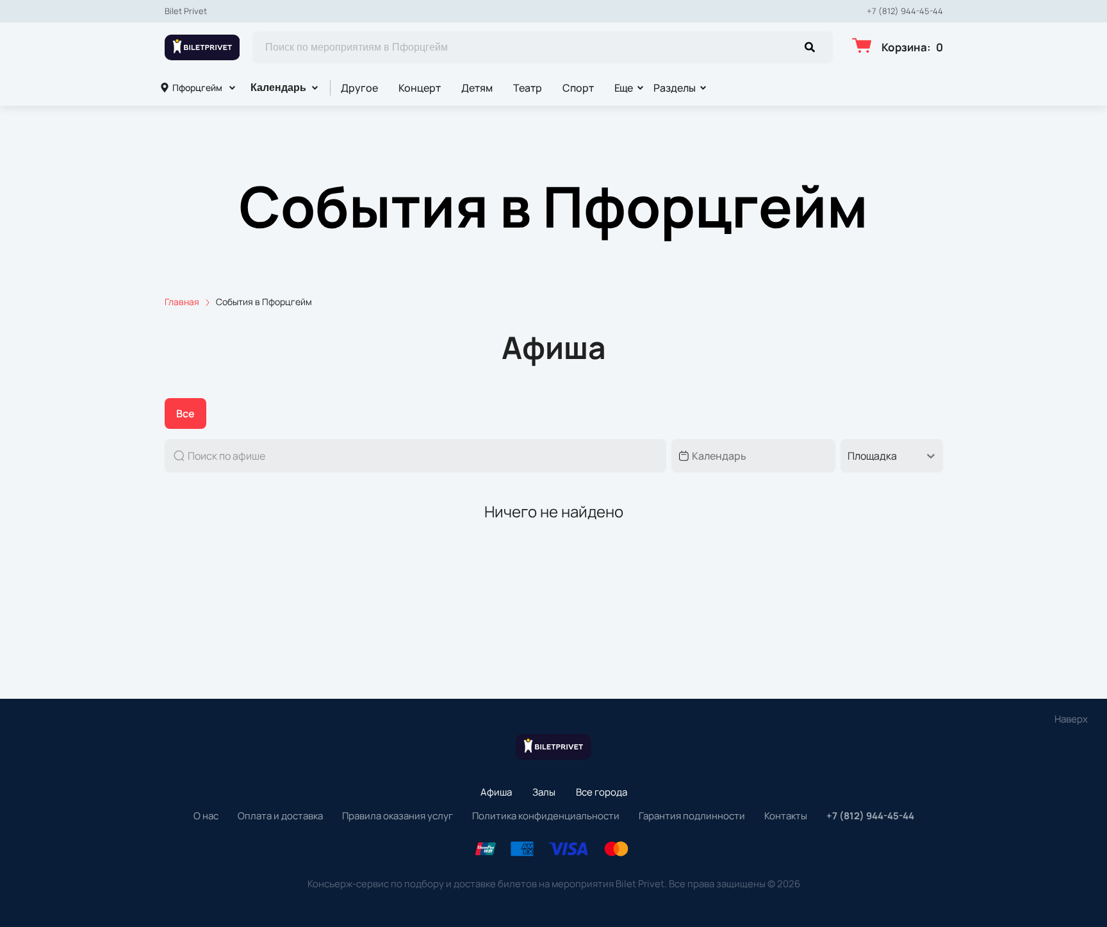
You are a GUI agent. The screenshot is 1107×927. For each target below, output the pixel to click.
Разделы (674, 88)
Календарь (278, 87)
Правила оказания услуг (397, 816)
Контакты (785, 816)
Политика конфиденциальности (545, 816)
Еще (624, 88)
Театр (527, 88)
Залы (543, 792)
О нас (205, 816)
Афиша (496, 792)
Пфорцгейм (197, 87)
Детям (477, 88)
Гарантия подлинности (692, 816)
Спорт (578, 88)
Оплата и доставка (280, 816)
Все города (601, 792)
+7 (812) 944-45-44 (905, 11)
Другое (359, 88)
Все (185, 413)
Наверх (1071, 719)
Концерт (419, 88)
